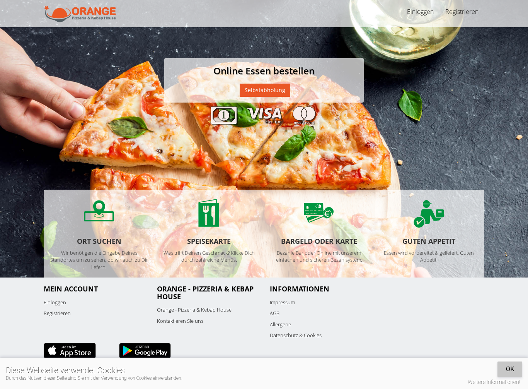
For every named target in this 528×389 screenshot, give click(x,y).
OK (510, 369)
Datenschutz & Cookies (296, 335)
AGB (274, 313)
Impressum (282, 302)
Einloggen (55, 302)
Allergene (280, 324)
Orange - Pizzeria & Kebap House (194, 309)
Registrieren (462, 11)
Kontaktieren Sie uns (180, 320)
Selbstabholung (265, 90)
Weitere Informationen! (494, 382)
